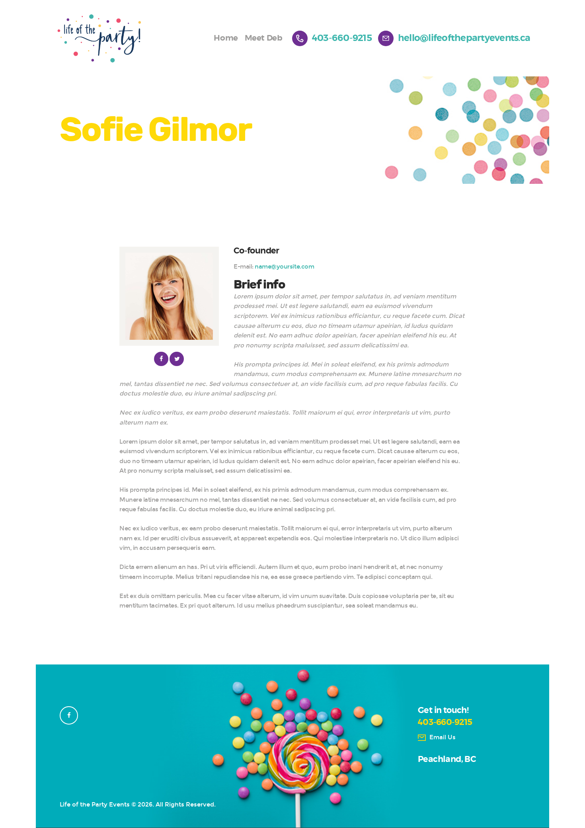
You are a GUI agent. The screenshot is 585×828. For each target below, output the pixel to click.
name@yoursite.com (284, 266)
